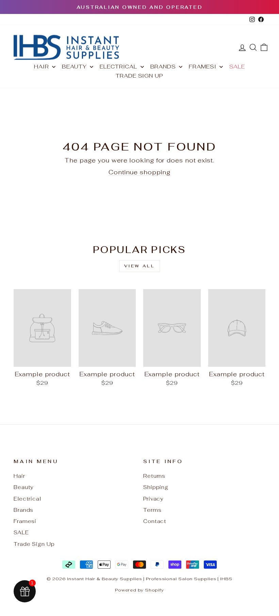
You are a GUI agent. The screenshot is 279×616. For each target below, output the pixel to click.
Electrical (27, 498)
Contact (154, 521)
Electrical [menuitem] (118, 66)
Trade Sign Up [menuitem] (139, 75)
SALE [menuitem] (237, 66)
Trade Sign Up (34, 544)
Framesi (25, 521)
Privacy (153, 498)
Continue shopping (139, 172)
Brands (23, 510)
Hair (19, 476)
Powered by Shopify (139, 590)
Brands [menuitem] (163, 66)
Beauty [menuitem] (74, 66)
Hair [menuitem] (41, 66)
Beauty (24, 487)
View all (139, 266)
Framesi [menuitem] (202, 66)
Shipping (155, 487)
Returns (154, 476)
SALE (21, 532)
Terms (152, 510)
